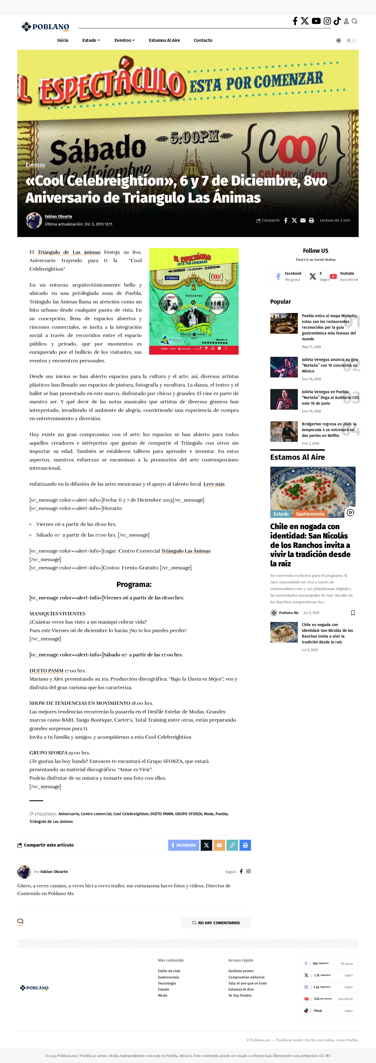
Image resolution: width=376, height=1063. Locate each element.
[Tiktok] (329, 1011)
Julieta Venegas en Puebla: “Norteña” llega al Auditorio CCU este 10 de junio (330, 398)
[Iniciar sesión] (346, 21)
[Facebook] (295, 21)
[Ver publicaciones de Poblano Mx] (273, 612)
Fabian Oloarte (58, 216)
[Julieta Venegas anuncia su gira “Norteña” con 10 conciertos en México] (284, 367)
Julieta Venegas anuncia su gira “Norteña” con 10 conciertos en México (330, 365)
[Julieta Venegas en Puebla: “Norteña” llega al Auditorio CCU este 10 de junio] (284, 399)
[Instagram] (327, 21)
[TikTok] (337, 21)
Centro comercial (96, 814)
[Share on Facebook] (286, 220)
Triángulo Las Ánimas (186, 551)
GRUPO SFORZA (188, 814)
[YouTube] (316, 21)
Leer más (214, 484)
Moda (209, 814)
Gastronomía (310, 514)
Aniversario (69, 814)
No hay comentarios (219, 922)
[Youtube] (340, 276)
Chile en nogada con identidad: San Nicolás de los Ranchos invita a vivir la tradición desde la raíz (310, 545)
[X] (304, 21)
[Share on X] (294, 220)
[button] (311, 220)
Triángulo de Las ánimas (69, 252)
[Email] (303, 220)
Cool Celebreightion (130, 814)
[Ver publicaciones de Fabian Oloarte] (34, 220)
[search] (354, 21)
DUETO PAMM (46, 671)
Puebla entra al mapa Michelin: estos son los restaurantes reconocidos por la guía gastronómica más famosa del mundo (329, 327)
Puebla (222, 814)
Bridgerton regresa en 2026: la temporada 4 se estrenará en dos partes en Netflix (329, 430)
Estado (281, 514)
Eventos (35, 165)
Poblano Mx (289, 613)
